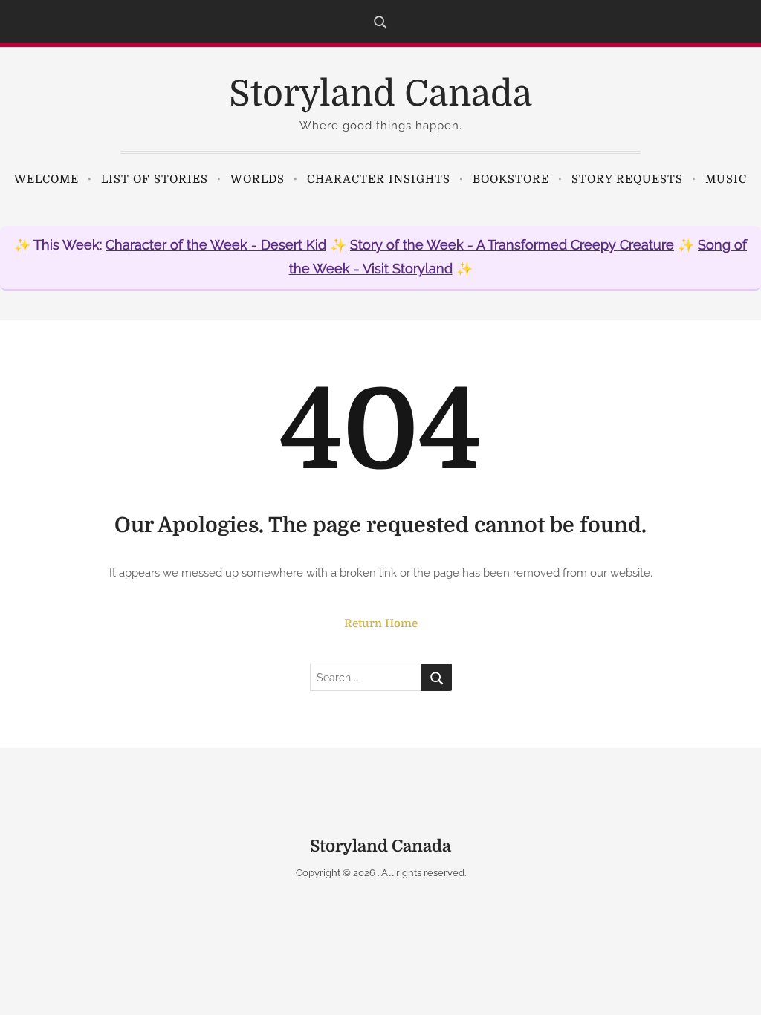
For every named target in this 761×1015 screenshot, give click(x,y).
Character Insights (378, 179)
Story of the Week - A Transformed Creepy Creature (512, 245)
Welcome (46, 179)
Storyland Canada (380, 94)
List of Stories (154, 179)
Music (726, 179)
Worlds (257, 179)
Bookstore (511, 179)
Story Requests (627, 179)
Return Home (381, 623)
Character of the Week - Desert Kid (216, 245)
